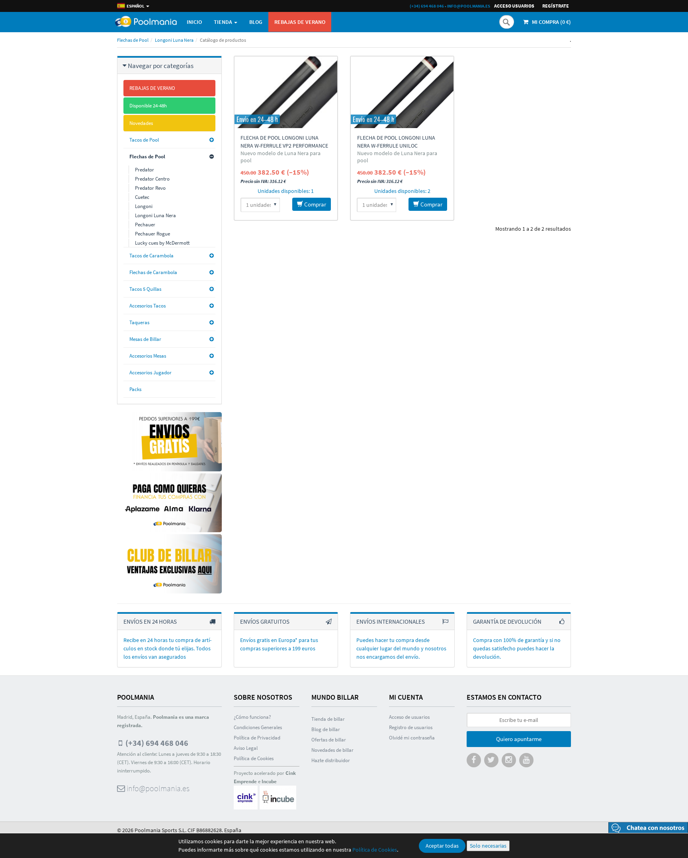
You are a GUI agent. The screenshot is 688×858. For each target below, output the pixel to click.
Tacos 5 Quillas (145, 289)
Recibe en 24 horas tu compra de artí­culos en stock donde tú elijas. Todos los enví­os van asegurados (167, 648)
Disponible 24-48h (148, 105)
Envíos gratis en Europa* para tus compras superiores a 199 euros (279, 644)
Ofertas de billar (328, 739)
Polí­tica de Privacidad (257, 737)
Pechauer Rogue (152, 233)
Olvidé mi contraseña (412, 737)
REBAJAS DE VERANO (299, 21)
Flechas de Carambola (153, 272)
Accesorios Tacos (147, 305)
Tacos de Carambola (151, 255)
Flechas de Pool (133, 40)
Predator (144, 169)
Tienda (223, 21)
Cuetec (142, 197)
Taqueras (139, 322)
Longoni (143, 206)
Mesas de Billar (145, 339)
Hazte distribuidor (330, 760)
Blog (255, 21)
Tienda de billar (328, 719)
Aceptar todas (442, 845)
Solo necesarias (488, 845)
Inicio (194, 21)
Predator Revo (150, 188)
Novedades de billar (332, 750)
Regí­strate (555, 6)
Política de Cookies (374, 849)
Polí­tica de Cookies (254, 758)
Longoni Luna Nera (174, 40)
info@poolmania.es (468, 6)
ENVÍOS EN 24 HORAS (150, 621)
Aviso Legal (246, 748)
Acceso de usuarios (409, 717)
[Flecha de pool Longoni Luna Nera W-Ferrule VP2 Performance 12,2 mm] (286, 92)
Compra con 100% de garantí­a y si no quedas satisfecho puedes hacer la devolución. (517, 648)
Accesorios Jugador (150, 372)
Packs (135, 389)
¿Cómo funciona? (252, 717)
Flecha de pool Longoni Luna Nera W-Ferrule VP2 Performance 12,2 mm (284, 145)
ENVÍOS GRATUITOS (264, 621)
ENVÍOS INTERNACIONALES (390, 621)
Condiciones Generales (258, 727)
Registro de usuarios (410, 727)
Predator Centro (152, 178)
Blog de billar (325, 729)
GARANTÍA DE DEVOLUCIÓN (507, 621)
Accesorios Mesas (147, 355)
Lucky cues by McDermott (162, 242)
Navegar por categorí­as (161, 65)
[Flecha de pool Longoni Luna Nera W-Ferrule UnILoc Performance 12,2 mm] (402, 92)
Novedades (141, 123)
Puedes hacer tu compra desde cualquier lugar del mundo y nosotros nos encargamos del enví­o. (401, 648)
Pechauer (145, 224)
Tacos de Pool (144, 139)
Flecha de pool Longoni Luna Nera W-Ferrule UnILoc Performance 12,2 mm (396, 145)
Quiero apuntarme (518, 739)
